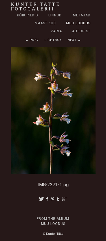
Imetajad (81, 15)
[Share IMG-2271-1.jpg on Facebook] (47, 199)
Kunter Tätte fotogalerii (35, 6)
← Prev (32, 40)
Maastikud (45, 23)
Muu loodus (78, 23)
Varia (56, 31)
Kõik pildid (27, 15)
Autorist (81, 31)
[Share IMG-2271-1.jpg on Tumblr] (59, 199)
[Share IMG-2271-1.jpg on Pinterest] (53, 199)
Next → (74, 40)
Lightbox (53, 40)
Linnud (55, 15)
